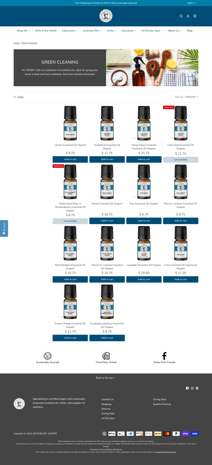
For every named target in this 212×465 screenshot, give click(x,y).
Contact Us (107, 399)
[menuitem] (23, 30)
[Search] (181, 16)
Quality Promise (162, 404)
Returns (106, 409)
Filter (20, 97)
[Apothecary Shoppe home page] (106, 15)
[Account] (188, 16)
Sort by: (179, 97)
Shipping (106, 404)
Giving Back (108, 413)
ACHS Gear (108, 418)
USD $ (190, 3)
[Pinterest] (197, 388)
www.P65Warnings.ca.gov (166, 452)
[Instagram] (192, 388)
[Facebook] (187, 388)
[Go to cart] (195, 16)
